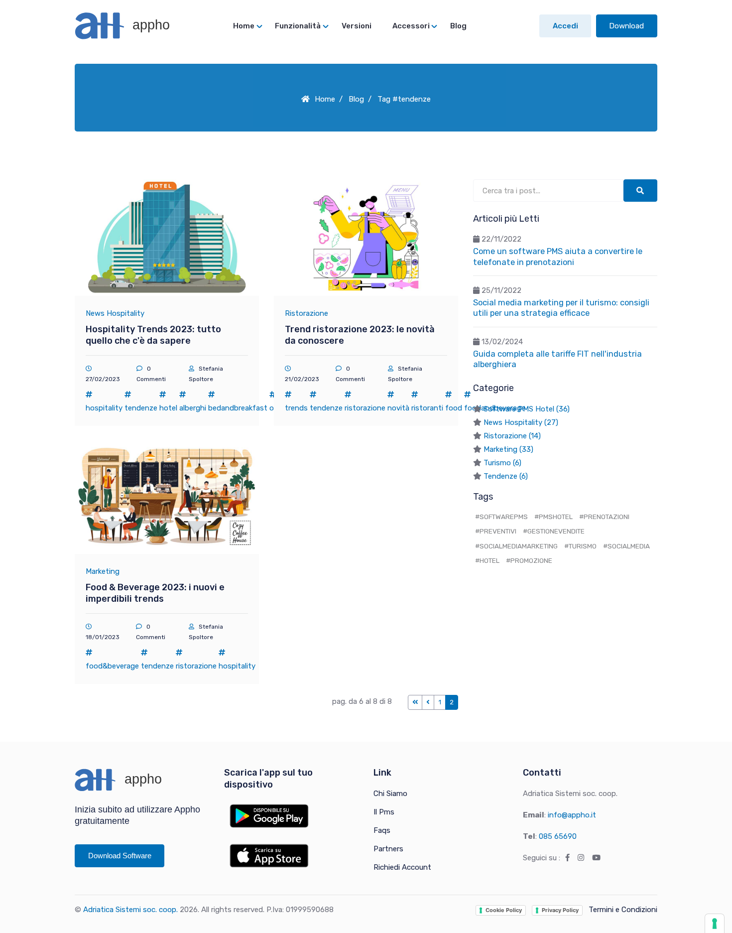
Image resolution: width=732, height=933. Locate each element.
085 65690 (558, 836)
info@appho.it (572, 814)
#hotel (487, 560)
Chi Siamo (390, 793)
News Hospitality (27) (521, 422)
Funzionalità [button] (298, 25)
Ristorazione (306, 313)
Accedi (565, 25)
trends (296, 407)
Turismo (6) (502, 462)
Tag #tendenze (404, 99)
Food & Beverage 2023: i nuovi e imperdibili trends (155, 593)
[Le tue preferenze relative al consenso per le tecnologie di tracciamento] (714, 923)
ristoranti (427, 407)
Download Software (119, 855)
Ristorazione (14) (512, 435)
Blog (458, 25)
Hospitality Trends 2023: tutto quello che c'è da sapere (153, 335)
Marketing (103, 571)
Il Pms (383, 811)
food (453, 407)
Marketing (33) (508, 449)
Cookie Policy (504, 910)
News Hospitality (115, 313)
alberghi (192, 407)
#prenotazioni (604, 517)
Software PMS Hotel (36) (527, 408)
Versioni (356, 25)
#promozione (529, 560)
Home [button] (243, 25)
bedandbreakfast (237, 407)
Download (626, 25)
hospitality (104, 407)
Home (325, 99)
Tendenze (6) (506, 476)
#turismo (580, 546)
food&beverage (112, 666)
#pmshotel (553, 517)
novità (398, 407)
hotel (168, 407)
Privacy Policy (560, 910)
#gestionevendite (554, 531)
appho (149, 24)
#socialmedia (626, 546)
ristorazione (365, 407)
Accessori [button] (411, 25)
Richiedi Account (402, 867)
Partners (388, 848)
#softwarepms (501, 517)
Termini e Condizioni (623, 909)
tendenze (140, 407)
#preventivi (495, 531)
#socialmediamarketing (516, 546)
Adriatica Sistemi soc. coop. (130, 909)
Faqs (381, 830)
